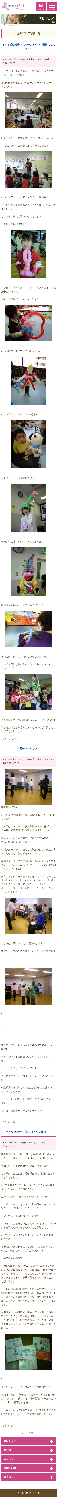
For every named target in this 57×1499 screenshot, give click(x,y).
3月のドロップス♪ (28, 748)
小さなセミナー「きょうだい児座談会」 (28, 1131)
